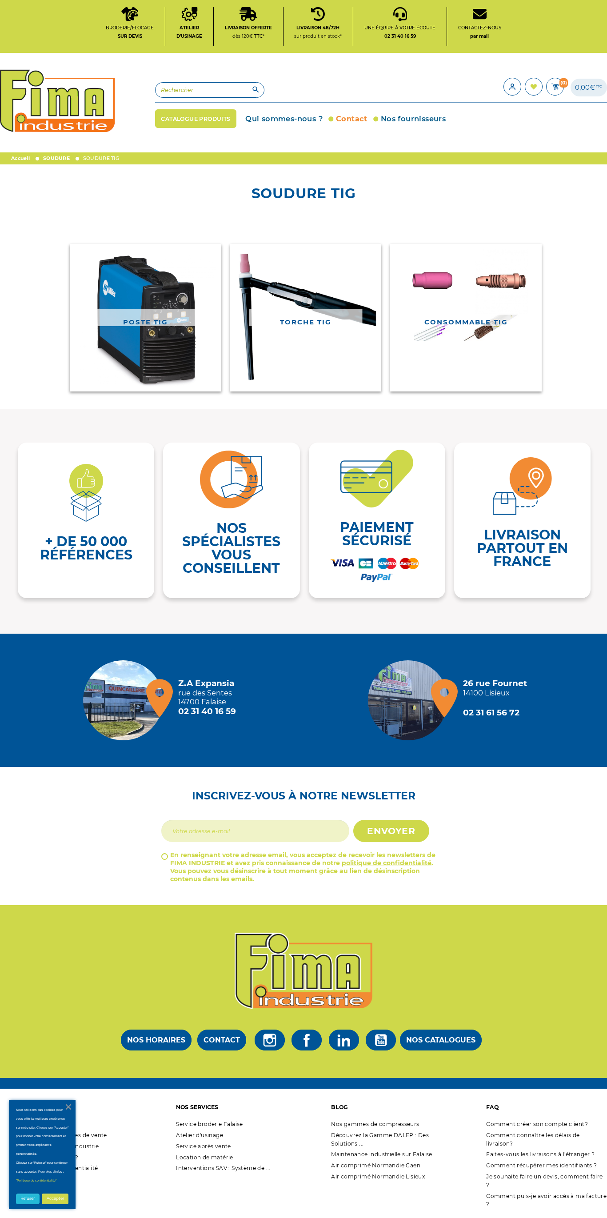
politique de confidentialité (386, 863)
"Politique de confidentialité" (36, 1180)
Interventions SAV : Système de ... (223, 1168)
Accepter (55, 1198)
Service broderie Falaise (209, 1124)
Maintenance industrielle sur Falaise (381, 1154)
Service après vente (203, 1146)
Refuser (27, 1198)
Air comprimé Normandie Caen (375, 1165)
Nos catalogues (440, 1040)
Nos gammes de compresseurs (375, 1124)
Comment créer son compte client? (537, 1124)
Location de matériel (205, 1157)
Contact (222, 1040)
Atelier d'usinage (199, 1135)
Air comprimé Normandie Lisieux (378, 1176)
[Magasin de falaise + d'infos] (125, 700)
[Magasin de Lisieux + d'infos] (410, 700)
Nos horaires (156, 1040)
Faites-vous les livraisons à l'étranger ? (540, 1154)
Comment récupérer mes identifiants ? (541, 1165)
